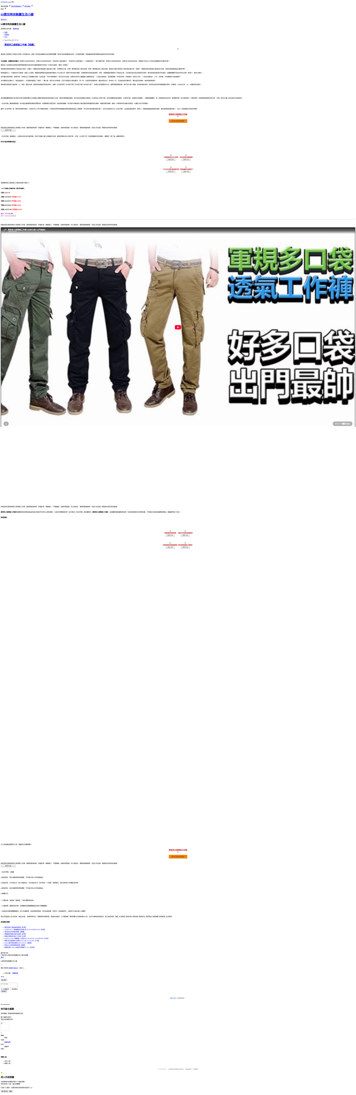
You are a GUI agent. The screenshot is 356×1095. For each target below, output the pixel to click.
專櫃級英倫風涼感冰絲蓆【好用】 (15, 934)
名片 (5, 37)
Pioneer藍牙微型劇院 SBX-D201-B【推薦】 (18, 943)
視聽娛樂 (15, 973)
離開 (10, 1091)
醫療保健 (16, 29)
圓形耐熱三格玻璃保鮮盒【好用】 (15, 927)
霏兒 (2, 957)
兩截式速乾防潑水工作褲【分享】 (15, 936)
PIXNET (164, 1069)
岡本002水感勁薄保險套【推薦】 (15, 945)
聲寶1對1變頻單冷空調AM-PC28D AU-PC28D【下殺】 (22, 940)
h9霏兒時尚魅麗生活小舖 (17, 14)
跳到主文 (4, 19)
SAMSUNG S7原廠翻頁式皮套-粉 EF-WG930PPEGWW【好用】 (25, 929)
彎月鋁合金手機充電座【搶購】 (14, 932)
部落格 (6, 34)
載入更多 (3, 980)
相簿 (5, 32)
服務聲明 (195, 1069)
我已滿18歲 (4, 1091)
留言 (15, 968)
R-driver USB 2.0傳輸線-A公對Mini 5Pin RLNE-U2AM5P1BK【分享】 (26, 938)
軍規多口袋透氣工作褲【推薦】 (20, 45)
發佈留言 (3, 991)
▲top (2, 976)
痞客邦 (11, 968)
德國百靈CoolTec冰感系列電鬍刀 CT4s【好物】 (19, 947)
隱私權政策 (188, 1069)
